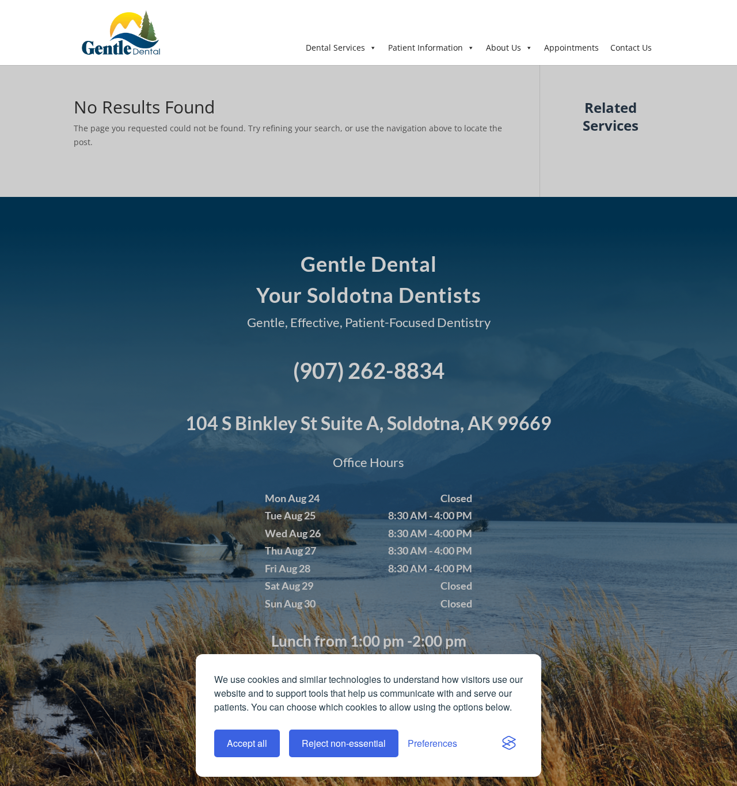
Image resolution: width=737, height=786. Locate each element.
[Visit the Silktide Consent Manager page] (509, 743)
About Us (503, 47)
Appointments (571, 47)
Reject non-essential (344, 743)
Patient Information (425, 47)
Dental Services (335, 47)
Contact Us (631, 47)
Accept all (247, 743)
